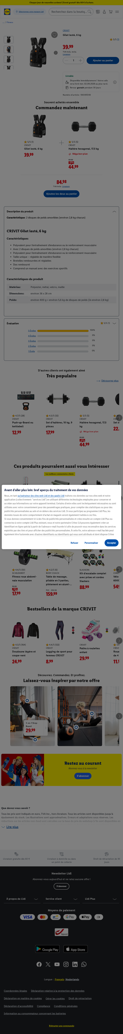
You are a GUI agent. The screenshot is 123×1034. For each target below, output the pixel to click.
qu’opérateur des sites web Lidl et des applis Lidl (41, 495)
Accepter (111, 542)
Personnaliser (91, 542)
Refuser (74, 542)
